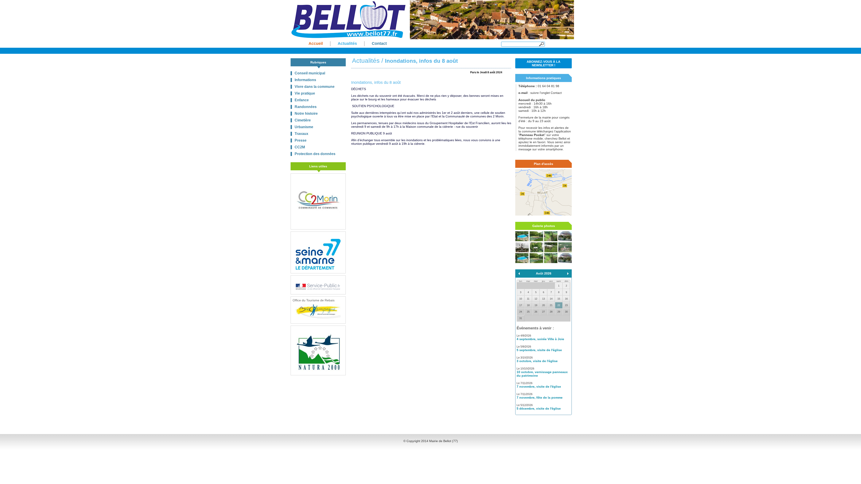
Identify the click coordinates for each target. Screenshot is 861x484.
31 (520, 318)
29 (558, 311)
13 (543, 298)
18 (528, 305)
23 (566, 305)
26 (536, 311)
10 (520, 298)
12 (536, 298)
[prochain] (568, 273)
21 (551, 305)
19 (536, 305)
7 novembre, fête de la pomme (540, 397)
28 (551, 311)
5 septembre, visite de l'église (539, 350)
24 (520, 311)
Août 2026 (543, 273)
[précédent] (519, 273)
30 (566, 311)
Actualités (366, 60)
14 (551, 298)
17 (520, 305)
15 (558, 298)
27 (543, 311)
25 (528, 311)
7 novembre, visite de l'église (539, 386)
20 (543, 305)
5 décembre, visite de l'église (539, 408)
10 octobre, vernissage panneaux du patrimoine (542, 373)
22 (558, 305)
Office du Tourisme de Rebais (314, 300)
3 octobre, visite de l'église (537, 361)
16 (566, 298)
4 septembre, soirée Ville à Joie (540, 339)
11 (528, 298)
